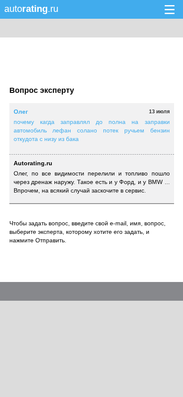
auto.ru (31, 8)
